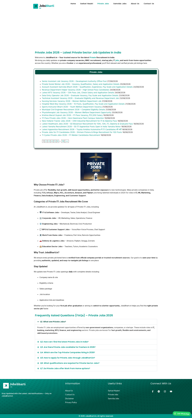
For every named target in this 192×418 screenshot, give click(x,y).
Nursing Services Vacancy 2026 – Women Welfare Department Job (71, 101)
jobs (117, 60)
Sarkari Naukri (86, 4)
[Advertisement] (96, 26)
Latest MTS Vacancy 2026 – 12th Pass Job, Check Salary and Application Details (78, 92)
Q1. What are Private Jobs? (53, 321)
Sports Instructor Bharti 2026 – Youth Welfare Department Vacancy (72, 107)
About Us (135, 4)
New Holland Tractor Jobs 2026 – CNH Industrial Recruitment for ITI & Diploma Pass (79, 121)
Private (93, 57)
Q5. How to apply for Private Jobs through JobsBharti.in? (67, 357)
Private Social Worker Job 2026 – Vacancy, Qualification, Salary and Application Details (80, 84)
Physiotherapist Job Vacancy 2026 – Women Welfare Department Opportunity (76, 112)
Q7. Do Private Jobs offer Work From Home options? (65, 368)
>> (67, 141)
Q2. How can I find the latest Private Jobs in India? (64, 341)
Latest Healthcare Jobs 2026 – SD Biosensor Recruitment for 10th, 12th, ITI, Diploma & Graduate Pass (87, 124)
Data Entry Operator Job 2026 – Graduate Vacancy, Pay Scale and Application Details (80, 95)
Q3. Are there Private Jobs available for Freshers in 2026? (68, 347)
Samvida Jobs (119, 4)
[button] (96, 321)
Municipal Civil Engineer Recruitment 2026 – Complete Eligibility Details (73, 109)
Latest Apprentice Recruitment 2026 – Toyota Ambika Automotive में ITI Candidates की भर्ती (81, 129)
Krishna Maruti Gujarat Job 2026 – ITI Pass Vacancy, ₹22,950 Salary (72, 115)
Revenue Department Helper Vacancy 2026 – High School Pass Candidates (75, 90)
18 (63, 141)
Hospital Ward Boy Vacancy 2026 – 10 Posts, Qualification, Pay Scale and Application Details (83, 104)
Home (73, 4)
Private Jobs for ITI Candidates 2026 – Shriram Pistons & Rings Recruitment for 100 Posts (82, 132)
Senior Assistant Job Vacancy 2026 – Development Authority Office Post (74, 81)
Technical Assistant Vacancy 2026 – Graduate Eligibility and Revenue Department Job (80, 98)
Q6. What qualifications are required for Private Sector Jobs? (69, 363)
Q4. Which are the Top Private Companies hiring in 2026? (67, 352)
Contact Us (149, 4)
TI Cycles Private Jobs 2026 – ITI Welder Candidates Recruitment (71, 135)
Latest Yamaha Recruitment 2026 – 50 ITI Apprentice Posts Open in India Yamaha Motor (81, 126)
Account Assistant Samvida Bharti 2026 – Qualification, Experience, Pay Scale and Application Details (87, 87)
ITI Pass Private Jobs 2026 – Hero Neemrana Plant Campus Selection (73, 118)
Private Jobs (103, 4)
